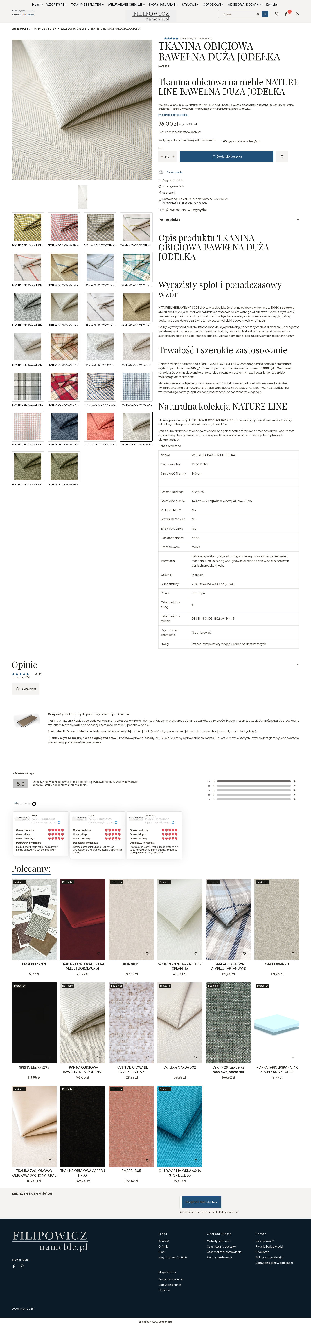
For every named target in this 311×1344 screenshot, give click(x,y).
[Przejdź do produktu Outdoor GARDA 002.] (179, 1022)
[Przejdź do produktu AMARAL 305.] (131, 1126)
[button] (265, 14)
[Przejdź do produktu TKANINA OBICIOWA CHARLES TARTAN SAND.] (228, 919)
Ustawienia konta (169, 1284)
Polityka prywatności (269, 1257)
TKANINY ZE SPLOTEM (44, 28)
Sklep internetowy (154, 1321)
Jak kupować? (264, 1241)
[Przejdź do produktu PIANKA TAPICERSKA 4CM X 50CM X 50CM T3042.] (276, 1022)
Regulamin (262, 1252)
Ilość (161, 148)
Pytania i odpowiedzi (269, 1246)
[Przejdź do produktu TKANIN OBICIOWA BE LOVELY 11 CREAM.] (131, 1022)
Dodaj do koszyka (229, 156)
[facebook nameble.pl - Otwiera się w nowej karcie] (14, 1266)
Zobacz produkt (29, 953)
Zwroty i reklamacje (219, 1257)
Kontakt (163, 1241)
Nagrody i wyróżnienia (172, 1257)
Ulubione (164, 1290)
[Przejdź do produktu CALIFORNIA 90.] (276, 919)
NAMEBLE (164, 65)
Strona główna (20, 28)
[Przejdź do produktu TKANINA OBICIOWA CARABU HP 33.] (82, 1126)
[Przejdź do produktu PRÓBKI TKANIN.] (34, 919)
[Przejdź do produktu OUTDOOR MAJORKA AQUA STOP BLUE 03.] (179, 1126)
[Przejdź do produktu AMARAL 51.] (131, 919)
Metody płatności (219, 1241)
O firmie (163, 1246)
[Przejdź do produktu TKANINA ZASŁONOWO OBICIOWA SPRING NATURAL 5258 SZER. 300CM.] (34, 1126)
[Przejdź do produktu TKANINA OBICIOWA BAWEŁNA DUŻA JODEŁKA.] (82, 1022)
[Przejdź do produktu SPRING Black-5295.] (34, 1022)
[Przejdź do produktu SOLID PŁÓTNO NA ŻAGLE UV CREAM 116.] (179, 919)
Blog (161, 1252)
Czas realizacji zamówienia (224, 1252)
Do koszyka (75, 953)
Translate (30, 15)
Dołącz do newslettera (202, 1202)
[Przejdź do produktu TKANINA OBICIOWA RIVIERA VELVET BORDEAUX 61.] (82, 919)
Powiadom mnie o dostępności (223, 1057)
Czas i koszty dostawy (221, 1246)
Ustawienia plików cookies (273, 1262)
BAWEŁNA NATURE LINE (74, 28)
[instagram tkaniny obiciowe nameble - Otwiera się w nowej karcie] (22, 1266)
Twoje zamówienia (170, 1279)
